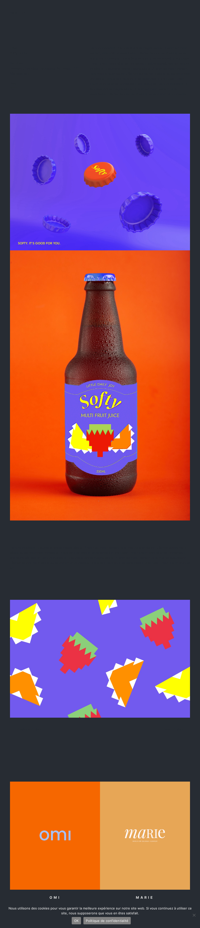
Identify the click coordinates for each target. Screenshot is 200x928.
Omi (55, 897)
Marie (145, 897)
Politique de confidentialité (107, 921)
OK (76, 921)
